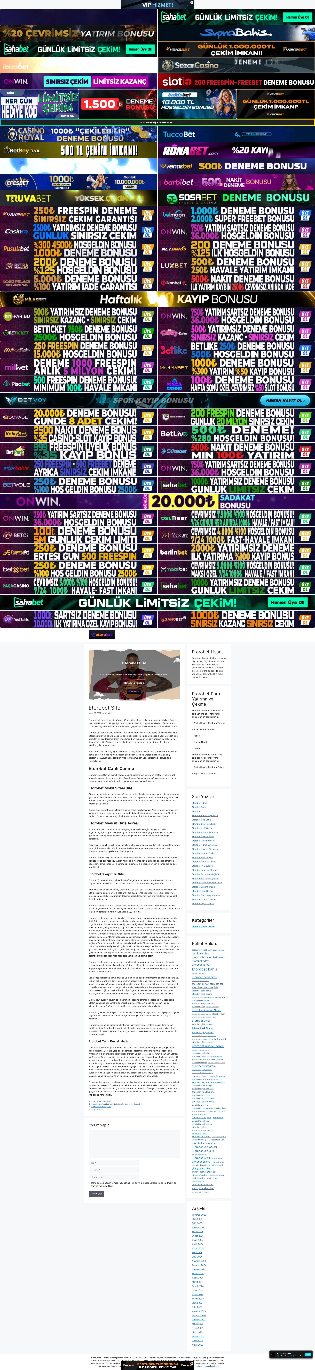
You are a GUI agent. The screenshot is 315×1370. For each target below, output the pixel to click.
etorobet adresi (201, 964)
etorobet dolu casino (198, 1017)
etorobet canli (217, 983)
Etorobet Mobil (219, 1082)
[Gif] (157, 299)
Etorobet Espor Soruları (203, 887)
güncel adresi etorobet (204, 1171)
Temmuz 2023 (199, 1315)
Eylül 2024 (197, 1257)
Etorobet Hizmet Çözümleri (205, 849)
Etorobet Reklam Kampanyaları (207, 882)
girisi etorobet (216, 1165)
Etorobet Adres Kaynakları (205, 815)
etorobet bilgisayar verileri (200, 981)
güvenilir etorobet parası (216, 1175)
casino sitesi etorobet (204, 957)
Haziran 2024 (198, 1269)
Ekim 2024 (197, 1252)
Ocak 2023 (197, 1340)
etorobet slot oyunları (198, 1111)
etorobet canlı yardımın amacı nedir (203, 1003)
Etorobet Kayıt (199, 1076)
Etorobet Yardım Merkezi (204, 899)
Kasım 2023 (198, 1298)
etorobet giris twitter (202, 1024)
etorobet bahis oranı (198, 974)
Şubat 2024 (198, 1286)
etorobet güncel (217, 1039)
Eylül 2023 (197, 1307)
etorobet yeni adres (203, 1143)
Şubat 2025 (198, 1236)
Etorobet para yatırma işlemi (203, 1098)
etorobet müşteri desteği (202, 1085)
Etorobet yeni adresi (204, 1146)
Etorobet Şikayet (201, 1161)
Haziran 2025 (198, 1227)
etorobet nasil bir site (203, 1091)
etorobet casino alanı (212, 1007)
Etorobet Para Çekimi (202, 891)
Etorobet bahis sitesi (204, 977)
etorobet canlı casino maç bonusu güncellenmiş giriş (208, 997)
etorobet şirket (218, 1162)
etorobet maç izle (213, 1079)
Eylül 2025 (197, 1223)
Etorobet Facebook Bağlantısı (206, 874)
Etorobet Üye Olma (201, 820)
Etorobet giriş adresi (202, 1032)
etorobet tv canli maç (200, 1121)
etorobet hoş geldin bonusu (216, 1063)
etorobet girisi (201, 1020)
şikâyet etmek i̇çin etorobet (200, 1192)
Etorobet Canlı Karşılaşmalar (206, 895)
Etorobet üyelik (201, 1157)
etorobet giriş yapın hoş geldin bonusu (204, 1036)
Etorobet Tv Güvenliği (202, 866)
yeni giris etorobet (203, 1188)
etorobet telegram (201, 1117)
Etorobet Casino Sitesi (206, 1010)
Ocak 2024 (197, 1290)
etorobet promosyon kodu (202, 1108)
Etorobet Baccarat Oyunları (205, 878)
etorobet (221, 957)
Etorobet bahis (204, 969)
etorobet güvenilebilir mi (201, 1053)
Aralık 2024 (197, 1244)
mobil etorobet (212, 1178)
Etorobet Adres (200, 961)
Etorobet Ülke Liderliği (203, 836)
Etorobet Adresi (199, 803)
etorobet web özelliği (219, 1137)
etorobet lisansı (198, 1079)
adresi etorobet (199, 950)
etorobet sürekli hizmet (199, 1114)
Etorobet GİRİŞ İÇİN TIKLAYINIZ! (157, 122)
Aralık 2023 (197, 1294)
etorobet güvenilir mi (200, 1056)
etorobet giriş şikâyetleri (199, 1039)
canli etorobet (201, 953)
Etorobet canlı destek (200, 1000)
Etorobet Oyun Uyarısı (203, 903)
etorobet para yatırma (201, 1095)
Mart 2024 (197, 1282)
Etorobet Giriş (199, 807)
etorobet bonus (200, 983)
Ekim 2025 (197, 1219)
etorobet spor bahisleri (215, 1111)
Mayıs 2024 (198, 1273)
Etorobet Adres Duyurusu (204, 845)
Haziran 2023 (198, 1319)
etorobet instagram (204, 1066)
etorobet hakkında (199, 1063)
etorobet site (115, 1104)
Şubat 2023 (198, 1336)
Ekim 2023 (197, 1303)
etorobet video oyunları (199, 1134)
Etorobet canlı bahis (201, 990)
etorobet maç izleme (202, 1082)
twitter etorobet (198, 1181)
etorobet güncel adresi (208, 1046)
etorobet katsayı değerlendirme (202, 1070)
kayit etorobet (198, 1178)
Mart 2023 (197, 1332)
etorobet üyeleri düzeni (199, 1155)
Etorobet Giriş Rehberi (203, 840)
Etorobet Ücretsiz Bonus (204, 861)
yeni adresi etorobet (202, 1184)
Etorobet (196, 811)
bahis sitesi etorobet (216, 950)
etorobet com (218, 1014)
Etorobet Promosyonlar (101, 1101)
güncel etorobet (199, 1175)
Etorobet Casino (198, 1007)
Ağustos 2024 (199, 1261)
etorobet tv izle (199, 1127)
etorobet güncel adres (202, 1042)
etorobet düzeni (211, 1017)
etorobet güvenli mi (216, 1056)
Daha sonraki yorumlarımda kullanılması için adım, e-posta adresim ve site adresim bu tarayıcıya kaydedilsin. (133, 1184)
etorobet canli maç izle (205, 987)
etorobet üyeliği (217, 1158)
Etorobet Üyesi (97, 1109)
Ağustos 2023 (199, 1311)
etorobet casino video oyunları (201, 1014)
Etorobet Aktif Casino (202, 828)
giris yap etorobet (201, 1168)
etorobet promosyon (200, 1105)
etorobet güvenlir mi (215, 1059)
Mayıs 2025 (197, 1231)
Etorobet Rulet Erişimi (202, 857)
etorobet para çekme (203, 1101)
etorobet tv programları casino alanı (203, 1130)
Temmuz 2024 (199, 1265)
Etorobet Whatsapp (200, 1140)
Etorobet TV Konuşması (101, 1107)
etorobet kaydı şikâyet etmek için (202, 1073)
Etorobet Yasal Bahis (217, 1140)
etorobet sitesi (220, 1108)
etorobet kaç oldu (217, 1076)
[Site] (78, 214)
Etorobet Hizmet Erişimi (203, 853)
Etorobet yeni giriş (203, 1150)
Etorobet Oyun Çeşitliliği (204, 824)
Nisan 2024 (197, 1278)
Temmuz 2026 (199, 1215)
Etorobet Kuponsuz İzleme (205, 870)
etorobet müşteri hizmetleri (202, 1089)
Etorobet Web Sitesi (201, 1136)
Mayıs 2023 (198, 1324)
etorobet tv (218, 1117)
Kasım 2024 (198, 1248)
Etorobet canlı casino (100, 1104)
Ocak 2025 (197, 1240)
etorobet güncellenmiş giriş (200, 1050)
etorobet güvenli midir (199, 1059)
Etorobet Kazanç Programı (205, 832)
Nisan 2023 (197, 1328)
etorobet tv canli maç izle (131, 1104)
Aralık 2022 (197, 1345)
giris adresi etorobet (200, 1165)
